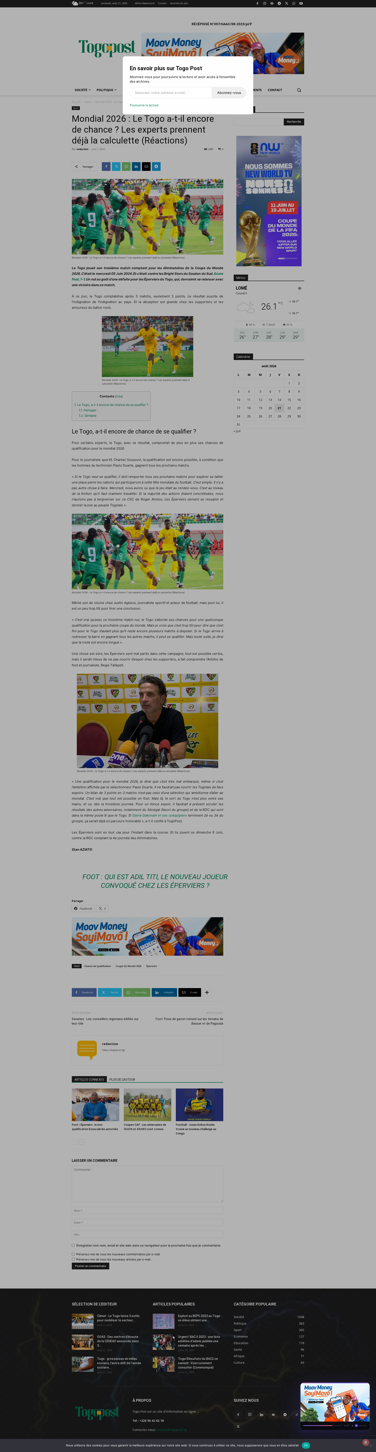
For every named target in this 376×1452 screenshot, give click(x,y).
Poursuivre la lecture (144, 105)
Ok (306, 1445)
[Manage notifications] (365, 1442)
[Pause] (348, 1387)
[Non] (370, 1445)
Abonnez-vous (229, 92)
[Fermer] (364, 1387)
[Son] (356, 1387)
